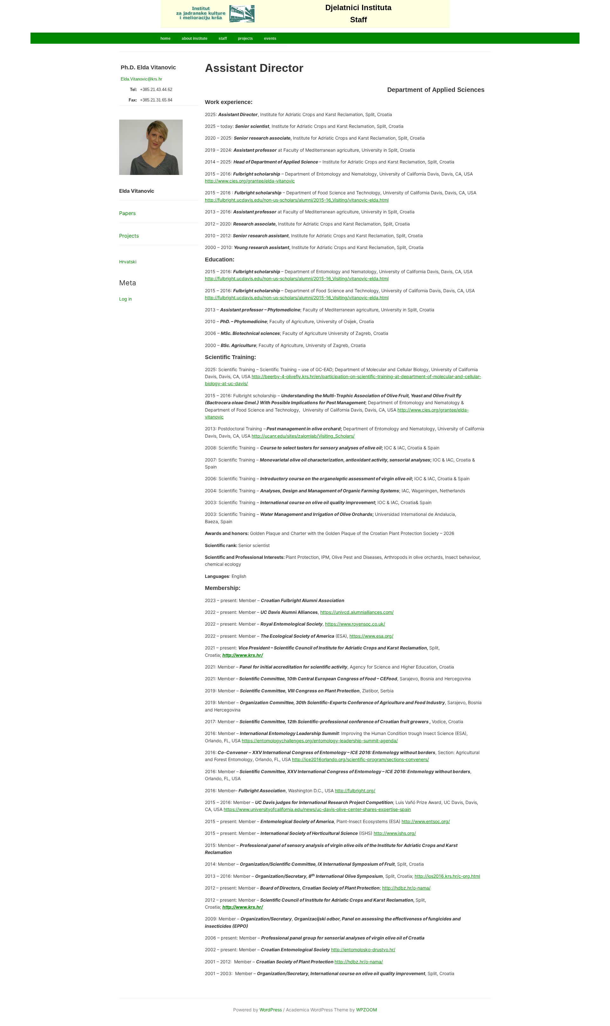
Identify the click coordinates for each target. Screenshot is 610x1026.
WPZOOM (366, 1009)
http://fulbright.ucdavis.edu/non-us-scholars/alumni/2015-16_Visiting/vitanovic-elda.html (297, 200)
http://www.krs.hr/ (242, 655)
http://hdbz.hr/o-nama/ (406, 888)
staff (223, 38)
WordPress (271, 1009)
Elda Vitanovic (136, 191)
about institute (194, 38)
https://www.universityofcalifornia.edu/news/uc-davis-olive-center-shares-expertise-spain (317, 809)
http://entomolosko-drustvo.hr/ (363, 949)
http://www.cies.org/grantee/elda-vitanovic (250, 181)
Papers (127, 213)
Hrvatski (127, 261)
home (165, 38)
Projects (129, 235)
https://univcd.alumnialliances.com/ (357, 612)
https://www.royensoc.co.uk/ (355, 624)
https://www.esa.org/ (371, 636)
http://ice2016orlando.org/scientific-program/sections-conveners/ (360, 759)
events (270, 38)
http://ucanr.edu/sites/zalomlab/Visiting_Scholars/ (303, 436)
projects (245, 38)
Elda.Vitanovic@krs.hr (141, 79)
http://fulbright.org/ (355, 790)
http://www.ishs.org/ (395, 833)
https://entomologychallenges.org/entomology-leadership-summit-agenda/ (320, 740)
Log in (125, 299)
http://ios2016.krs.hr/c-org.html (447, 876)
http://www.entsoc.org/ (426, 821)
